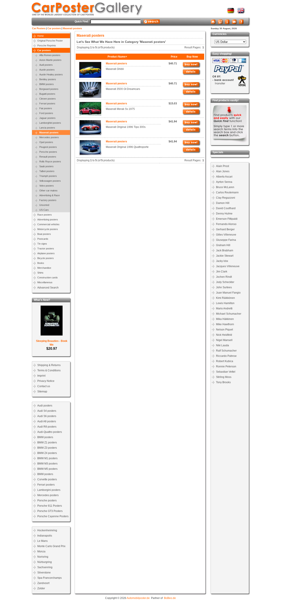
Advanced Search (48, 287)
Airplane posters (46, 253)
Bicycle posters (45, 258)
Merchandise (44, 268)
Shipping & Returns (49, 365)
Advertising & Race (48, 195)
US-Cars (43, 210)
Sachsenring (44, 567)
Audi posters (45, 64)
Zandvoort (43, 583)
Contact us (43, 386)
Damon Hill (222, 203)
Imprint (41, 375)
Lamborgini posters (48, 489)
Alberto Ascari (224, 176)
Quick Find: (82, 21)
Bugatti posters (46, 93)
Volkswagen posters (49, 181)
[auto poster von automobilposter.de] (231, 12)
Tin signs (42, 243)
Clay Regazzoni (225, 197)
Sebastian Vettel (225, 371)
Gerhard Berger (225, 229)
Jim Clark (221, 271)
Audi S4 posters (46, 410)
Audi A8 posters (46, 421)
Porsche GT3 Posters (50, 511)
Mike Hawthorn (225, 324)
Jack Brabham (224, 250)
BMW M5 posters (47, 468)
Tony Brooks (223, 382)
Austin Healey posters (50, 74)
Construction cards (47, 277)
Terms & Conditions (49, 370)
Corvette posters (47, 479)
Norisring (42, 556)
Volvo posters (45, 185)
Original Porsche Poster (50, 40)
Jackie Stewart (224, 255)
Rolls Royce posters (49, 161)
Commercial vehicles (48, 224)
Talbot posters (45, 171)
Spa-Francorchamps (49, 577)
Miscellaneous (44, 282)
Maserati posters (72, 28)
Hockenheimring (47, 530)
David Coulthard (226, 208)
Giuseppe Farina (226, 239)
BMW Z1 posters (47, 442)
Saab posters (45, 166)
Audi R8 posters (46, 426)
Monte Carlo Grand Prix (51, 546)
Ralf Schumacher (226, 350)
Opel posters (45, 142)
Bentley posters (46, 79)
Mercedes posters (48, 137)
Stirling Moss (223, 377)
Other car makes (47, 190)
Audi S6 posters (46, 416)
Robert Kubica (224, 361)
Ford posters (45, 113)
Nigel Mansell (224, 340)
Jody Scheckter (225, 282)
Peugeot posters (47, 147)
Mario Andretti (224, 308)
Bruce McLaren (225, 187)
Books (40, 263)
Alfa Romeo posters (48, 55)
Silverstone (44, 572)
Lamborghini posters (49, 123)
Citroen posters (46, 98)
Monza (41, 551)
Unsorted (43, 205)
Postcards (42, 239)
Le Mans (42, 540)
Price (174, 56)
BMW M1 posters (47, 458)
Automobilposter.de (138, 598)
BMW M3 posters (47, 463)
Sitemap (42, 391)
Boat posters (44, 234)
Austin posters (46, 69)
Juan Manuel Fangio (228, 292)
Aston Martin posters (49, 60)
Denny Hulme (224, 213)
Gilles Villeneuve (226, 234)
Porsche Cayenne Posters (52, 516)
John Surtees (224, 287)
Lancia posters (46, 127)
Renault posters (46, 156)
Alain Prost (222, 166)
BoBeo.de (170, 598)
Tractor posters (45, 248)
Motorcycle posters (47, 229)
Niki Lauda (222, 345)
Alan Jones (222, 171)
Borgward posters (47, 89)
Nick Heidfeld (224, 334)
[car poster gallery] (241, 12)
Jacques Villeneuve (228, 266)
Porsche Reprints (46, 45)
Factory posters (46, 200)
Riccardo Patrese (226, 355)
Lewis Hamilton (225, 303)
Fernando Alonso (226, 224)
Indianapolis (44, 535)
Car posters (54, 28)
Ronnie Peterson (226, 366)
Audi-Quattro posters (49, 431)
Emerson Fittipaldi (227, 218)
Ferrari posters (46, 103)
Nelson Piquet (224, 329)
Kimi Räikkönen (225, 297)
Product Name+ (117, 56)
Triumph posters (47, 176)
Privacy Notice (45, 381)
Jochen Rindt (224, 276)
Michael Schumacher (228, 313)
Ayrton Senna (224, 181)
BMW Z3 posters (47, 447)
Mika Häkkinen (225, 319)
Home (40, 35)
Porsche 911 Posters (49, 505)
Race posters (44, 214)
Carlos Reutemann (227, 192)
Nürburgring (44, 562)
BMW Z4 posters (47, 453)
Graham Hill (223, 245)
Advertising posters (47, 219)
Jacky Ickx (222, 261)
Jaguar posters (46, 118)
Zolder (41, 588)
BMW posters (45, 84)
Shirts (40, 272)
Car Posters (38, 28)
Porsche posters (47, 152)
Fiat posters (44, 108)
